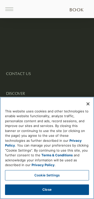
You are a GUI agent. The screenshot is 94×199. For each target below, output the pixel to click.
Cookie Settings (47, 175)
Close (47, 189)
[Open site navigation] (11, 9)
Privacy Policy (43, 165)
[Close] (87, 103)
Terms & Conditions (57, 155)
